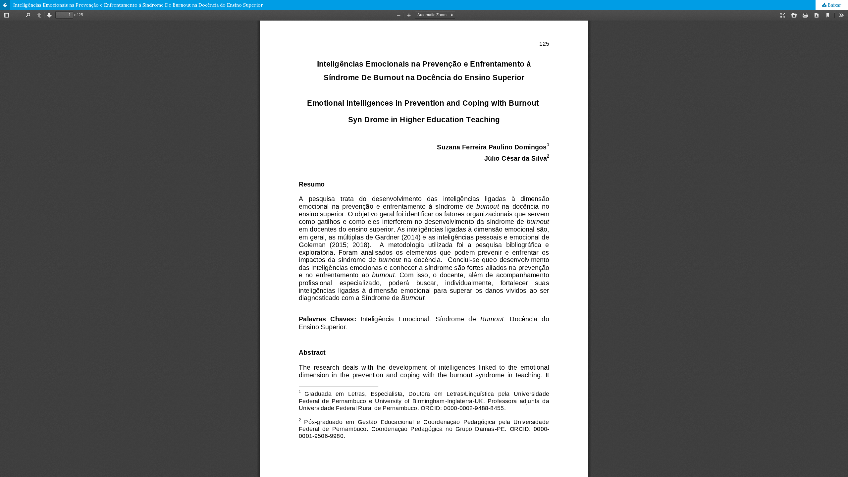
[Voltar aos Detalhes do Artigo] (5, 5)
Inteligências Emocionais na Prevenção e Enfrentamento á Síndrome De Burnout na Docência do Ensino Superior (138, 5)
